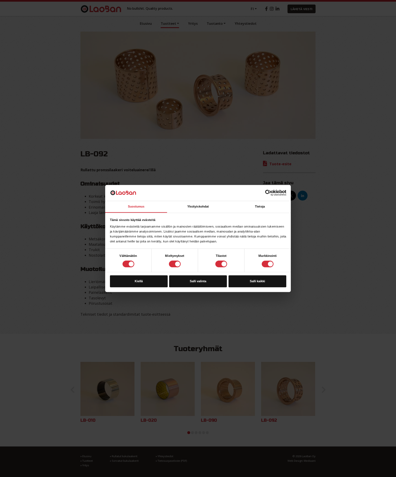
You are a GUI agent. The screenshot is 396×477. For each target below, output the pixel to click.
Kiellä (139, 281)
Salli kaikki (257, 281)
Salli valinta (198, 281)
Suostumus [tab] (136, 206)
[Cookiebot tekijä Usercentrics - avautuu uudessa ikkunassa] (268, 193)
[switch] (175, 264)
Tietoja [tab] (260, 206)
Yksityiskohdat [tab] (198, 206)
